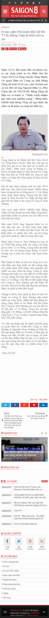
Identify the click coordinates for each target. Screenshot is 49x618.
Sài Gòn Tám (16, 610)
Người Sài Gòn (10, 579)
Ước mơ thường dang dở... (26, 524)
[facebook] (9, 3)
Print (14, 48)
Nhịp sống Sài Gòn (11, 584)
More (45, 481)
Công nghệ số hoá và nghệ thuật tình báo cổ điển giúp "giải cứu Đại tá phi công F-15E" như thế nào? (30, 497)
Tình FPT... (18, 510)
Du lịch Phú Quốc (11, 570)
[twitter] (21, 3)
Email (23, 48)
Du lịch (6, 566)
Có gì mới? (11, 481)
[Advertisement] (24, 58)
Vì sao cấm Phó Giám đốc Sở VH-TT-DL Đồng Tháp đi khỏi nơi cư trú (23, 35)
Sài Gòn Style (9, 588)
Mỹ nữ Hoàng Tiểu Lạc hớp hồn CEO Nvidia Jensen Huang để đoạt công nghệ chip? (28, 21)
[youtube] (33, 3)
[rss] (39, 3)
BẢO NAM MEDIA (30, 615)
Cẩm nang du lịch (11, 561)
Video (5, 593)
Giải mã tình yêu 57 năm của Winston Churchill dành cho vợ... (28, 488)
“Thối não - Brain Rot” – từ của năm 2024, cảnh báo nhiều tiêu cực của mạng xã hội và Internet (24, 452)
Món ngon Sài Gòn (11, 575)
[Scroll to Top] (44, 612)
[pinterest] (27, 3)
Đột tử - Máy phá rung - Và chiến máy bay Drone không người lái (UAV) (29, 518)
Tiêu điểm (43, 399)
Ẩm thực (7, 597)
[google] (15, 3)
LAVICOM (34, 613)
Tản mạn (34, 399)
